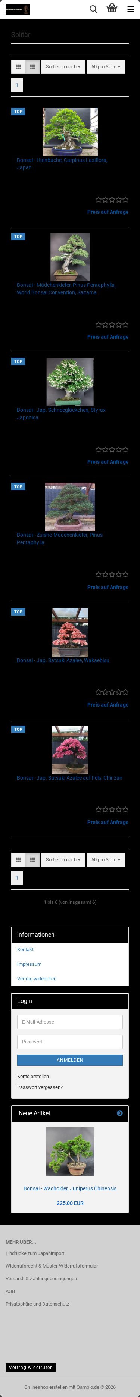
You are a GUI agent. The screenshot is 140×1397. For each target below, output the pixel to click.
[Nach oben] (119, 1386)
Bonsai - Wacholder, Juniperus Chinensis (70, 1188)
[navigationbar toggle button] (130, 9)
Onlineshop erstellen (46, 1387)
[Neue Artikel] (120, 1113)
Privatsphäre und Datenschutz (37, 1304)
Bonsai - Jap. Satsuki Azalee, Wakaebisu (63, 660)
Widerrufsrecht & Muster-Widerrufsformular (52, 1266)
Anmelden (70, 1060)
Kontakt (25, 949)
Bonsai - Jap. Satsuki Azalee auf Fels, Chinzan (69, 778)
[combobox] (63, 67)
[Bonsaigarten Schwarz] (15, 9)
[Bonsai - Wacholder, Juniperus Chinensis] (70, 1151)
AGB (10, 1291)
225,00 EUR (70, 1203)
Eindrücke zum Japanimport (35, 1253)
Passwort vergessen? (40, 1087)
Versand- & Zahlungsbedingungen (41, 1278)
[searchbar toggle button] (93, 9)
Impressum (29, 964)
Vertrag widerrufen (36, 978)
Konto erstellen (33, 1076)
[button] (18, 67)
